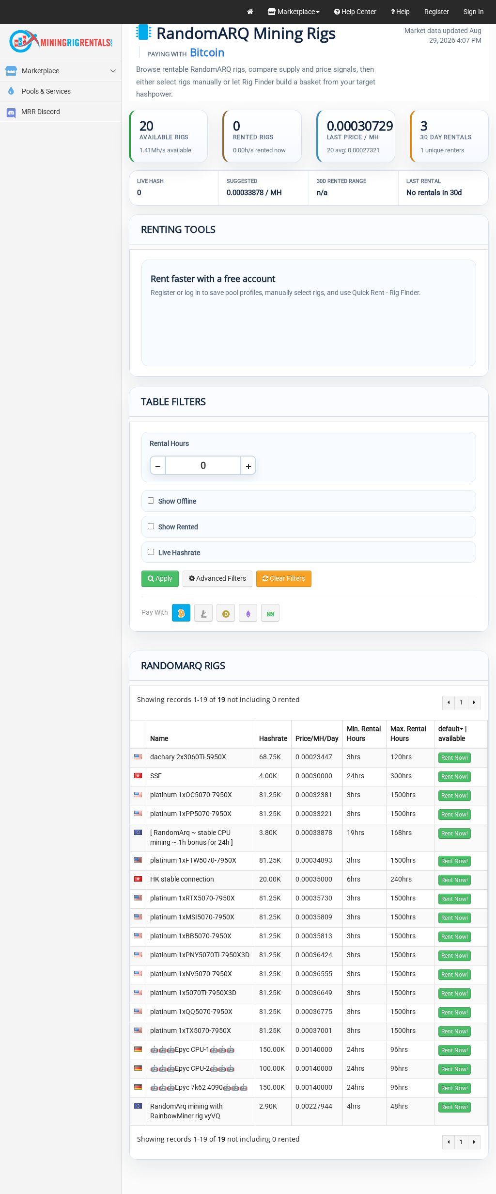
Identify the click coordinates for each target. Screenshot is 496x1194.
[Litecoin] (203, 613)
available (451, 738)
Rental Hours (169, 443)
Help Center (358, 12)
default (449, 729)
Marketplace (295, 12)
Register (436, 12)
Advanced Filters (220, 578)
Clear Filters (286, 578)
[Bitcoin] (181, 613)
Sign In (474, 12)
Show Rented (177, 527)
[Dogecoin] (226, 613)
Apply (163, 578)
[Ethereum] (248, 613)
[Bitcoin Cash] (270, 613)
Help (402, 12)
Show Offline (176, 501)
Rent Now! (454, 757)
